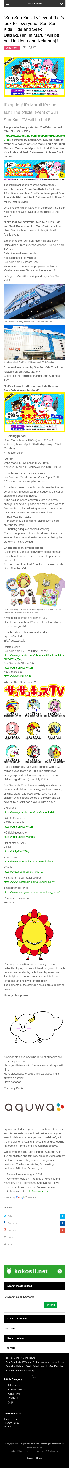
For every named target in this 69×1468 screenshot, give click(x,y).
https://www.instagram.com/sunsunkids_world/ (32, 892)
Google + (12, 1230)
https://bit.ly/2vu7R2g (16, 851)
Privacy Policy (12, 1422)
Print (10, 1244)
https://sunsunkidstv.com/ (19, 667)
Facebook (12, 1223)
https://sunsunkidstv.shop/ (19, 836)
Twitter (11, 1216)
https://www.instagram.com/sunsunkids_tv (29, 881)
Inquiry (7, 1426)
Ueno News (12, 47)
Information (14, 1385)
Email (10, 1237)
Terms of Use (11, 1419)
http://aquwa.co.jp (37, 1191)
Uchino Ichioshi (16, 1389)
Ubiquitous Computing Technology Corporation (40, 1444)
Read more (9, 1328)
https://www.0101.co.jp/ (17, 675)
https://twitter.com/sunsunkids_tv (23, 871)
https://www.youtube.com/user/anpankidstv (29, 812)
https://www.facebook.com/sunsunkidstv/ (28, 861)
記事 (10, 1402)
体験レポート (15, 1398)
